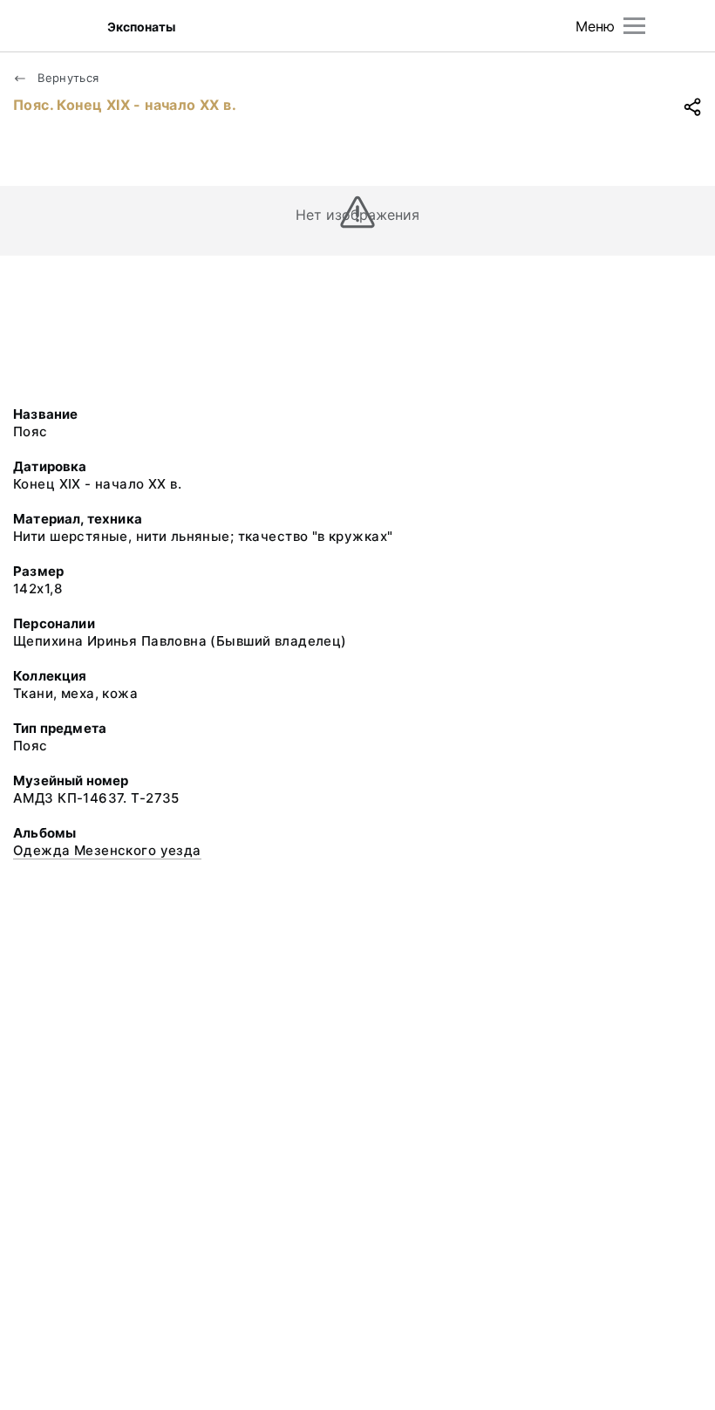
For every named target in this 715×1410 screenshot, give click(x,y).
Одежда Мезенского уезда (107, 850)
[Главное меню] (634, 26)
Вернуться (66, 78)
